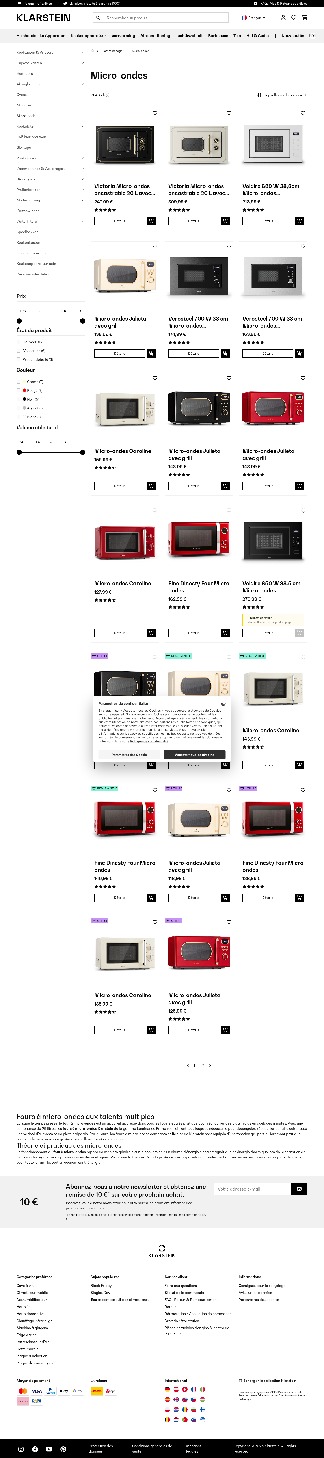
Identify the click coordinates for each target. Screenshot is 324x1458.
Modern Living (28, 200)
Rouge (34, 390)
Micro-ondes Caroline (122, 451)
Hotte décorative (31, 1313)
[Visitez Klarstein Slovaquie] (185, 1399)
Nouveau (33, 342)
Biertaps (24, 147)
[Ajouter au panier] (151, 221)
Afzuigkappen (28, 84)
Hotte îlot (24, 1306)
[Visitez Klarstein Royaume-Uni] (176, 1399)
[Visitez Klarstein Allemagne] (167, 1389)
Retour (170, 1306)
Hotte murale (28, 1349)
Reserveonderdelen (33, 274)
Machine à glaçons (32, 1328)
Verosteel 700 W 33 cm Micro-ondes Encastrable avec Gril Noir (272, 322)
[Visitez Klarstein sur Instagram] (21, 1449)
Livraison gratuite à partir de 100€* (94, 3)
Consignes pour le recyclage (262, 1285)
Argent (34, 408)
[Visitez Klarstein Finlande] (202, 1409)
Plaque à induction (32, 1356)
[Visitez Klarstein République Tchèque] (193, 1399)
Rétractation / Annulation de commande (198, 1313)
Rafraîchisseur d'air (33, 1342)
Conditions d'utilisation (292, 1395)
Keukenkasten (28, 242)
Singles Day (100, 1292)
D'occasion (34, 351)
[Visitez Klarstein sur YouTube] (49, 1449)
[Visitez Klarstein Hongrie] (202, 1399)
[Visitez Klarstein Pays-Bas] (176, 1419)
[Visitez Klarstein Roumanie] (185, 1409)
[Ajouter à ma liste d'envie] (155, 113)
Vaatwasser (27, 158)
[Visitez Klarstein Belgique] (167, 1419)
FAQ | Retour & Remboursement (191, 1299)
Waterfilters (27, 221)
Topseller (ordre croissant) (286, 95)
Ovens (22, 94)
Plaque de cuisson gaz (35, 1363)
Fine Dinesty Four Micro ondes (198, 587)
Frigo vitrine (26, 1335)
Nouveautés (293, 35)
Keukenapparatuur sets (36, 263)
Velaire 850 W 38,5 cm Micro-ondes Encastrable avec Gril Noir (271, 587)
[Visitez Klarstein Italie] (202, 1389)
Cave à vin (25, 1285)
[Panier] (304, 18)
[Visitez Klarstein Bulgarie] (193, 1409)
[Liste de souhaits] (293, 18)
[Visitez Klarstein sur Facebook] (35, 1449)
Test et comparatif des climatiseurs (120, 1299)
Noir (32, 399)
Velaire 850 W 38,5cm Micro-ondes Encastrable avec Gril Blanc (271, 190)
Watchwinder (28, 211)
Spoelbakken (27, 232)
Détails (119, 221)
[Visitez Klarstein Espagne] (167, 1399)
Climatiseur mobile (32, 1292)
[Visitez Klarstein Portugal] (185, 1419)
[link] (125, 143)
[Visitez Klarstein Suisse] (185, 1389)
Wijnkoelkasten (29, 63)
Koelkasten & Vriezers (35, 52)
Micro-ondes (27, 116)
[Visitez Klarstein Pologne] (167, 1409)
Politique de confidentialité (254, 1395)
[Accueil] (96, 51)
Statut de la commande (184, 1292)
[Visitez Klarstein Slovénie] (193, 1419)
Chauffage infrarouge (34, 1321)
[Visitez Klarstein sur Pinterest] (63, 1449)
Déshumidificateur (32, 1299)
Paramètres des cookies (259, 1299)
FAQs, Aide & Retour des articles (284, 3)
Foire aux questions (181, 1285)
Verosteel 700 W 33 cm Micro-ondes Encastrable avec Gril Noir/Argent (198, 322)
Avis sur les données (255, 1292)
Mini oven (24, 105)
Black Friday (101, 1285)
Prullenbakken (28, 189)
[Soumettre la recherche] (98, 17)
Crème (34, 382)
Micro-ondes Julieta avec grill (120, 322)
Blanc (33, 417)
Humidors (25, 73)
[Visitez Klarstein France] (193, 1389)
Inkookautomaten (31, 253)
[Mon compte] (283, 18)
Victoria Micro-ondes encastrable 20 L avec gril (122, 190)
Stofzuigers (26, 179)
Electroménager (113, 51)
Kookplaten (26, 126)
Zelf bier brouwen (31, 137)
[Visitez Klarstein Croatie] (176, 1409)
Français (255, 18)
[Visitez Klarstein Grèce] (202, 1420)
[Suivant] (313, 36)
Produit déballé (38, 359)
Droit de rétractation (182, 1321)
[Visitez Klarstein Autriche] (176, 1389)
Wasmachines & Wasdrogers (41, 168)
